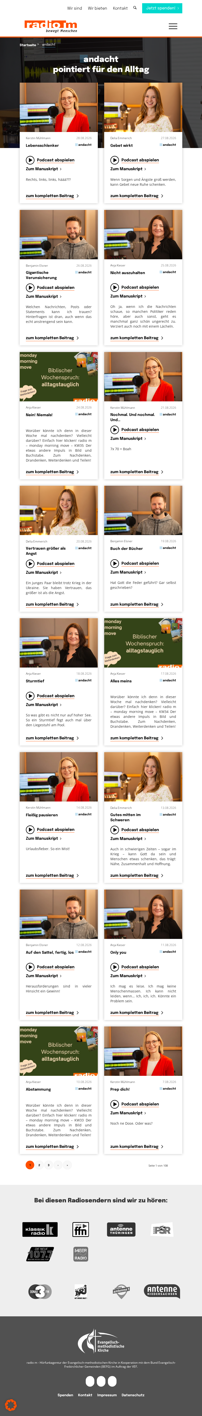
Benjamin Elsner (37, 265)
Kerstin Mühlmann (38, 138)
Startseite (28, 45)
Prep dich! (120, 1090)
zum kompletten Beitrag (50, 196)
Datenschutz (133, 1395)
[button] (170, 27)
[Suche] (134, 8)
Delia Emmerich (121, 138)
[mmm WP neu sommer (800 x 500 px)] (59, 376)
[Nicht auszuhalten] (143, 234)
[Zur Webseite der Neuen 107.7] (40, 1254)
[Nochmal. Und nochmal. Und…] (143, 376)
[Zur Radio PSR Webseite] (162, 1229)
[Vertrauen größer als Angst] (59, 510)
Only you (118, 953)
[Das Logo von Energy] (80, 1291)
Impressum (107, 1395)
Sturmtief (35, 681)
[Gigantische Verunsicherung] (59, 234)
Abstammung (38, 1090)
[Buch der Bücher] (143, 510)
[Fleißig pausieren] (59, 776)
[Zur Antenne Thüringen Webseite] (121, 1229)
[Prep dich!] (143, 1051)
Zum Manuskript (42, 169)
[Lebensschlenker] (59, 107)
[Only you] (143, 914)
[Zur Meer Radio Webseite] (80, 1254)
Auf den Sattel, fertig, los (50, 953)
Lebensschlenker (42, 146)
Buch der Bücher (126, 549)
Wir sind (74, 8)
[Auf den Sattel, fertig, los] (59, 914)
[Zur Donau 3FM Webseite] (40, 1291)
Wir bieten (97, 8)
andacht (85, 145)
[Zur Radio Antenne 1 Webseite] (121, 1291)
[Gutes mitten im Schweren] (143, 776)
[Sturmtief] (59, 643)
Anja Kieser (117, 265)
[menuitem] (74, 8)
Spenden (65, 1395)
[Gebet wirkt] (143, 107)
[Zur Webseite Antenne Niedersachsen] (162, 1291)
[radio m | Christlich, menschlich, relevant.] (51, 26)
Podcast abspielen (55, 160)
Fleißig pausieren (42, 815)
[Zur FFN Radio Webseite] (80, 1229)
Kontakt (120, 8)
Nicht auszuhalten (127, 273)
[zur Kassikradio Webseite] (40, 1229)
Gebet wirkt (121, 146)
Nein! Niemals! (39, 415)
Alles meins (121, 681)
